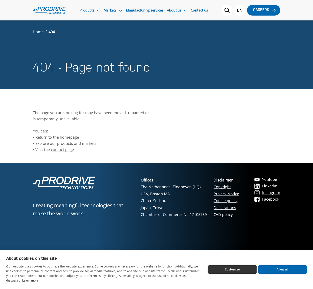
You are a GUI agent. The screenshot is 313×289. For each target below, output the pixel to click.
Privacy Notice (226, 193)
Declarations (225, 207)
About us (174, 10)
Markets (110, 10)
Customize (232, 269)
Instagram (271, 192)
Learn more (30, 280)
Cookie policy (225, 200)
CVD (218, 214)
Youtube (269, 179)
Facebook (270, 199)
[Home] (49, 10)
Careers (261, 10)
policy (227, 214)
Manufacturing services (145, 10)
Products (87, 10)
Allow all (283, 269)
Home (38, 31)
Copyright (222, 186)
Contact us (199, 10)
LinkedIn (269, 185)
